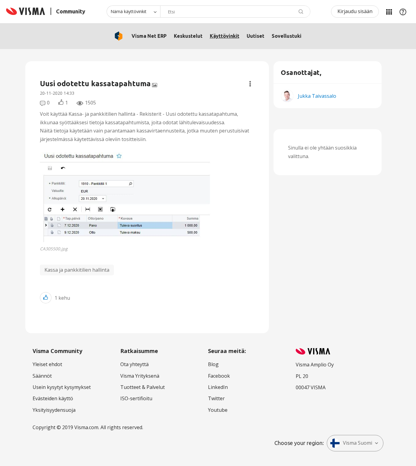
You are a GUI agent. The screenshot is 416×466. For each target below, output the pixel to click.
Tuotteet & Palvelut (142, 387)
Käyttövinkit (224, 36)
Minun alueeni (389, 12)
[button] (127, 197)
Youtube (217, 410)
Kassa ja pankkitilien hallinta (76, 270)
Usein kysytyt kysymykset (62, 387)
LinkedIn (218, 387)
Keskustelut (188, 36)
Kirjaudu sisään (354, 11)
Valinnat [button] (250, 84)
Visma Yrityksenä (139, 375)
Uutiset (255, 36)
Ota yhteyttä (134, 364)
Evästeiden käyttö (53, 398)
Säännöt (42, 375)
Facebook (219, 375)
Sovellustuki (286, 36)
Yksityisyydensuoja (54, 410)
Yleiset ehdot (47, 364)
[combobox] (235, 11)
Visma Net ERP (149, 36)
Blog (213, 364)
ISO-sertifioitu (136, 398)
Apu (403, 12)
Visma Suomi (357, 443)
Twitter (216, 398)
